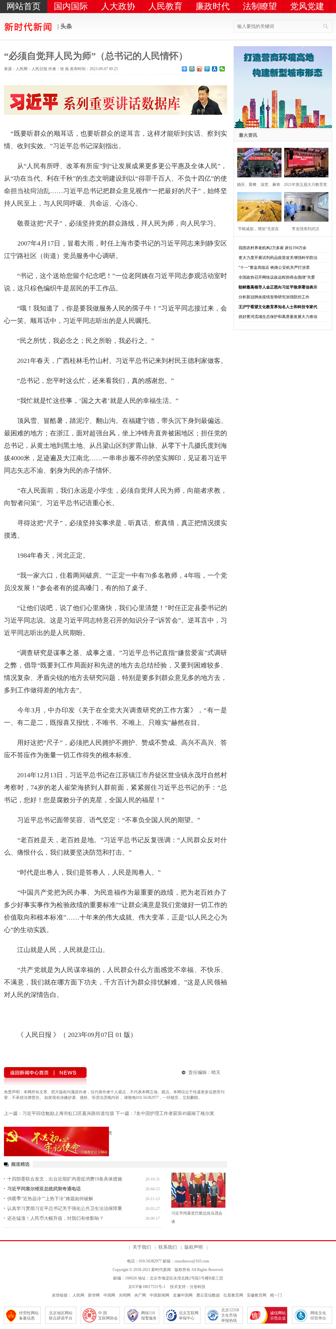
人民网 (78, 1295)
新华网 (94, 1295)
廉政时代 (213, 6)
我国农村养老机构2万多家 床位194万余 (272, 248)
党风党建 (307, 6)
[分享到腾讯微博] (207, 68)
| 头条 (64, 26)
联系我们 (167, 1247)
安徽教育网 (256, 1295)
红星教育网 (233, 1295)
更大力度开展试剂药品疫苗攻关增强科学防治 (278, 257)
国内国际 (71, 6)
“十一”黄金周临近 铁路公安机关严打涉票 (274, 267)
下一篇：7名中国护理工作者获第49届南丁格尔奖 (165, 1113)
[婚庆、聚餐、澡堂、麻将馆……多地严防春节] (257, 161)
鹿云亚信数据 (208, 1295)
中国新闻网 (159, 1295)
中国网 (109, 1295)
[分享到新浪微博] (199, 68)
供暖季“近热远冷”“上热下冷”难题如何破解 (50, 1198)
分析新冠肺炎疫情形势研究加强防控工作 (274, 297)
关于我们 (142, 1247)
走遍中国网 (183, 1295)
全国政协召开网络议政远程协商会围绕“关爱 (277, 277)
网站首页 (24, 6)
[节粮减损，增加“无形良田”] (257, 206)
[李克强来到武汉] (304, 206)
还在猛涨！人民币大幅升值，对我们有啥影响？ (55, 1218)
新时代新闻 (161, 1269)
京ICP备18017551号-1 (146, 1286)
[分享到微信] (222, 68)
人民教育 (165, 6)
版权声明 (193, 1247)
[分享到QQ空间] (192, 68)
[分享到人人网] (215, 68)
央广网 (140, 1295)
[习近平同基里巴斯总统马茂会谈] (198, 1190)
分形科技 (197, 1286)
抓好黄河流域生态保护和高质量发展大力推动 (278, 316)
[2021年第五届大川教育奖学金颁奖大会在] (304, 161)
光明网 (125, 1295)
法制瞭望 (260, 6)
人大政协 (118, 6)
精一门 (276, 1295)
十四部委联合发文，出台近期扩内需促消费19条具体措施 (64, 1179)
